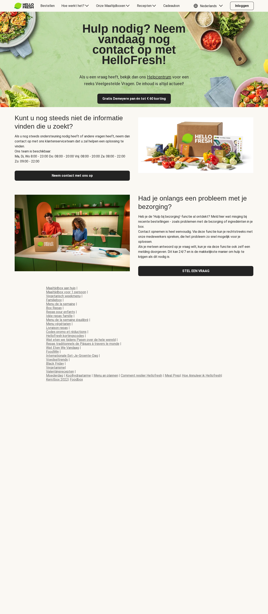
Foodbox (76, 379)
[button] (209, 6)
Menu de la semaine (60, 304)
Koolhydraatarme (78, 375)
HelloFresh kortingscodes (65, 336)
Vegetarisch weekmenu (63, 296)
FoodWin (52, 352)
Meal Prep (172, 375)
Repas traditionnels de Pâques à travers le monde (82, 344)
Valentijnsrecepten (60, 372)
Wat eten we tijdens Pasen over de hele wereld (81, 340)
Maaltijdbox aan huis (61, 288)
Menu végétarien (58, 324)
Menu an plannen (106, 375)
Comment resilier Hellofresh (141, 375)
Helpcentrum (159, 76)
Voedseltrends (57, 360)
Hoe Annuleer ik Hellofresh (201, 375)
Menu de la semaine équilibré (67, 320)
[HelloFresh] (24, 6)
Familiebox (54, 300)
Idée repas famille (59, 316)
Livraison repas (57, 328)
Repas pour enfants (60, 312)
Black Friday (55, 364)
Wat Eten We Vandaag (62, 348)
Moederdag (54, 375)
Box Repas (54, 308)
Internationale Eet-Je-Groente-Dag (72, 356)
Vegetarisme (55, 368)
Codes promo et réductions (66, 332)
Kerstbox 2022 (57, 379)
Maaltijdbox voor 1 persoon (66, 292)
